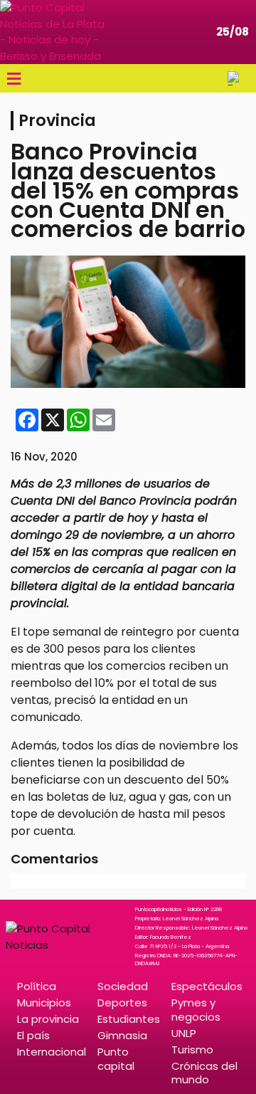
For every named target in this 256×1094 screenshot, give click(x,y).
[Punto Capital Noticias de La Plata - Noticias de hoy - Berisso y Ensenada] (53, 32)
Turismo (192, 1049)
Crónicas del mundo (204, 1072)
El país (33, 1035)
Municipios (44, 1002)
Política (36, 986)
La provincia (48, 1018)
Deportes (122, 1002)
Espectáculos (206, 986)
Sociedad (122, 986)
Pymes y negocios (195, 1009)
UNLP (183, 1033)
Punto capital (115, 1058)
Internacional (51, 1051)
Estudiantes (128, 1018)
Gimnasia (122, 1035)
